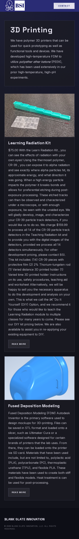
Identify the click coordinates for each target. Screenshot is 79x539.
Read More (19, 344)
